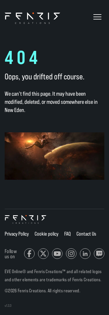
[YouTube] (57, 253)
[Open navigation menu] (97, 17)
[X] (43, 253)
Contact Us (86, 233)
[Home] (26, 219)
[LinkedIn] (85, 253)
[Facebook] (29, 253)
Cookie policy (46, 233)
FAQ (67, 233)
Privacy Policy (17, 233)
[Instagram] (71, 253)
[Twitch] (99, 253)
